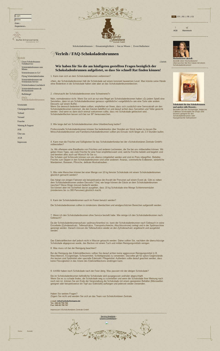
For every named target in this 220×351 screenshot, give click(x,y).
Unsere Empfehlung (108, 318)
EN (178, 17)
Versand (21, 117)
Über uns (21, 134)
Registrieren (20, 26)
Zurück (163, 62)
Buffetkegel (26, 94)
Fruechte (21, 121)
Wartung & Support (26, 125)
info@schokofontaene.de (68, 301)
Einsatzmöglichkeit (105, 46)
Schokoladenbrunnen (83, 46)
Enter (17, 23)
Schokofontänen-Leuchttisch (33, 85)
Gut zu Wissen (123, 46)
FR (188, 17)
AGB (20, 138)
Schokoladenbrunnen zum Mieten (32, 68)
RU (183, 17)
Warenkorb (187, 30)
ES (192, 17)
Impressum (22, 142)
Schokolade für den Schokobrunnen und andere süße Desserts (189, 105)
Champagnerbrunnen (26, 109)
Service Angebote (108, 316)
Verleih (21, 58)
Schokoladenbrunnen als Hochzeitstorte (32, 89)
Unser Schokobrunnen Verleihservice (31, 63)
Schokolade (22, 105)
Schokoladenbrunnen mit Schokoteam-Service (32, 80)
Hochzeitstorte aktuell (182, 58)
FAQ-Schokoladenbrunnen (33, 98)
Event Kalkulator (141, 46)
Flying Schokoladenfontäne (33, 76)
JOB (19, 129)
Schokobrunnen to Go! (31, 73)
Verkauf (21, 113)
